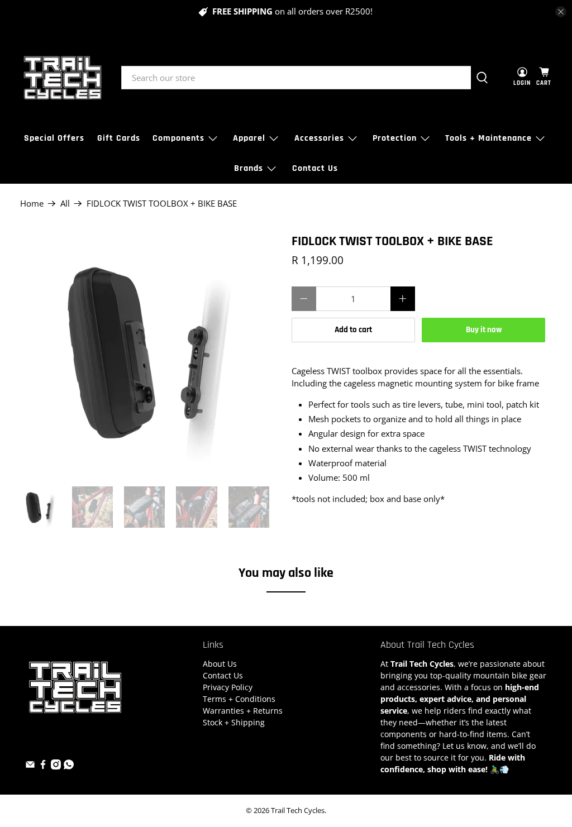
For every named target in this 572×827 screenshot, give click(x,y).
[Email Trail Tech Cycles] (30, 766)
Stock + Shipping (234, 722)
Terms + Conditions (239, 699)
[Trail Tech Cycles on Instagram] (56, 766)
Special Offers (54, 138)
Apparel (249, 138)
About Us (220, 663)
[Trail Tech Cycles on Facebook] (43, 766)
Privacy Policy (227, 687)
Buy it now (484, 329)
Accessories (319, 138)
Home (32, 203)
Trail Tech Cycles (298, 810)
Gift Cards (118, 138)
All (65, 203)
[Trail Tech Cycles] (62, 77)
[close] (560, 11)
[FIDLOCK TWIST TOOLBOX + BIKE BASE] (150, 354)
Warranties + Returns (243, 710)
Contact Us (315, 168)
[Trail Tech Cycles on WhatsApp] (69, 766)
